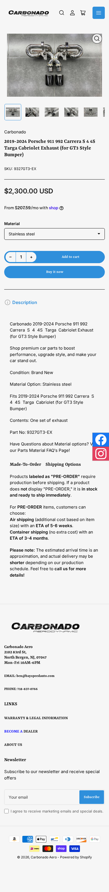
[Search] (62, 13)
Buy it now (54, 272)
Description (24, 302)
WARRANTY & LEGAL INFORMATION (36, 718)
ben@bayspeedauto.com (35, 676)
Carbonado (15, 131)
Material (12, 223)
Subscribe (91, 797)
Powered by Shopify (76, 857)
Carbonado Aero (44, 857)
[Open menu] (99, 13)
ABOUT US (13, 745)
